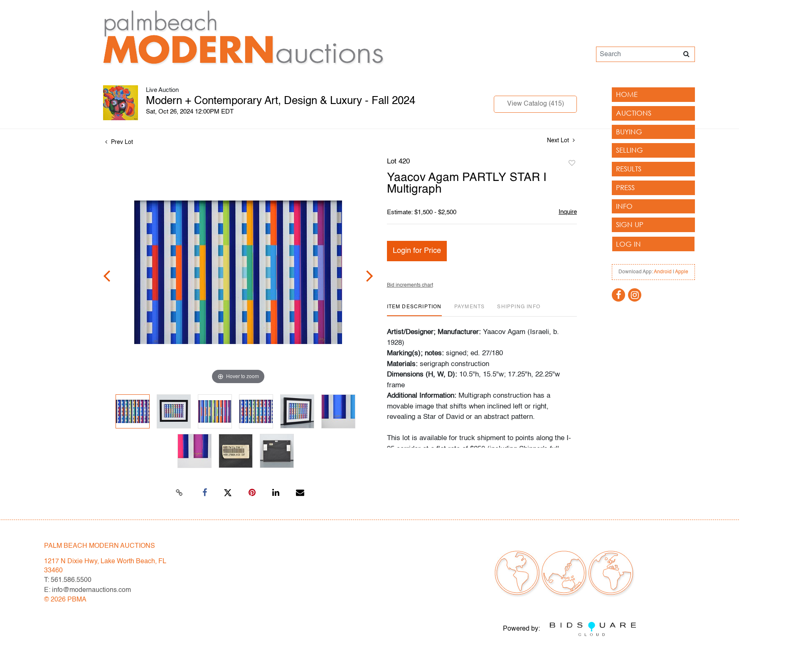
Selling (629, 150)
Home (627, 94)
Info (624, 206)
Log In (628, 244)
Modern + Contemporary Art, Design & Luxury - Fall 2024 (280, 101)
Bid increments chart (410, 285)
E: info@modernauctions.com (87, 590)
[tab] (414, 310)
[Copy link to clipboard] (180, 493)
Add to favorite (572, 163)
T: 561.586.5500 (67, 580)
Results (628, 168)
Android (663, 272)
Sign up (629, 224)
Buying (629, 131)
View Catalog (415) (535, 104)
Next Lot (559, 141)
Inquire (568, 212)
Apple (681, 272)
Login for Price (417, 251)
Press (625, 187)
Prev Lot (121, 142)
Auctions (633, 113)
